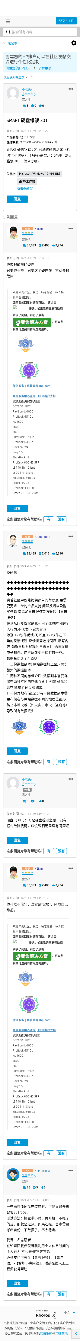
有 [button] (48, 519)
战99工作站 (27, 181)
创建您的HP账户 (18, 68)
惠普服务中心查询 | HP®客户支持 (34, 396)
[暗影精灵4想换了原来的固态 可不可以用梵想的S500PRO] (31, 77)
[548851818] (13, 540)
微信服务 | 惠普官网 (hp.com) (32, 385)
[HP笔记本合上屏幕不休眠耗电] (27, 77)
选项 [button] (74, 43)
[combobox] (40, 32)
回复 (17, 199)
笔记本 (12, 43)
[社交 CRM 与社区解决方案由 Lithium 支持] (45, 1314)
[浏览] (6, 21)
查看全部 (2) (25, 189)
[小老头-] (13, 93)
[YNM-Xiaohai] (13, 1174)
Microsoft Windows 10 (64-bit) (39, 174)
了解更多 (45, 68)
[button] (71, 88)
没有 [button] (61, 519)
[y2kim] (13, 232)
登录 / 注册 (66, 21)
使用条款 (46, 1333)
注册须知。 (62, 1333)
